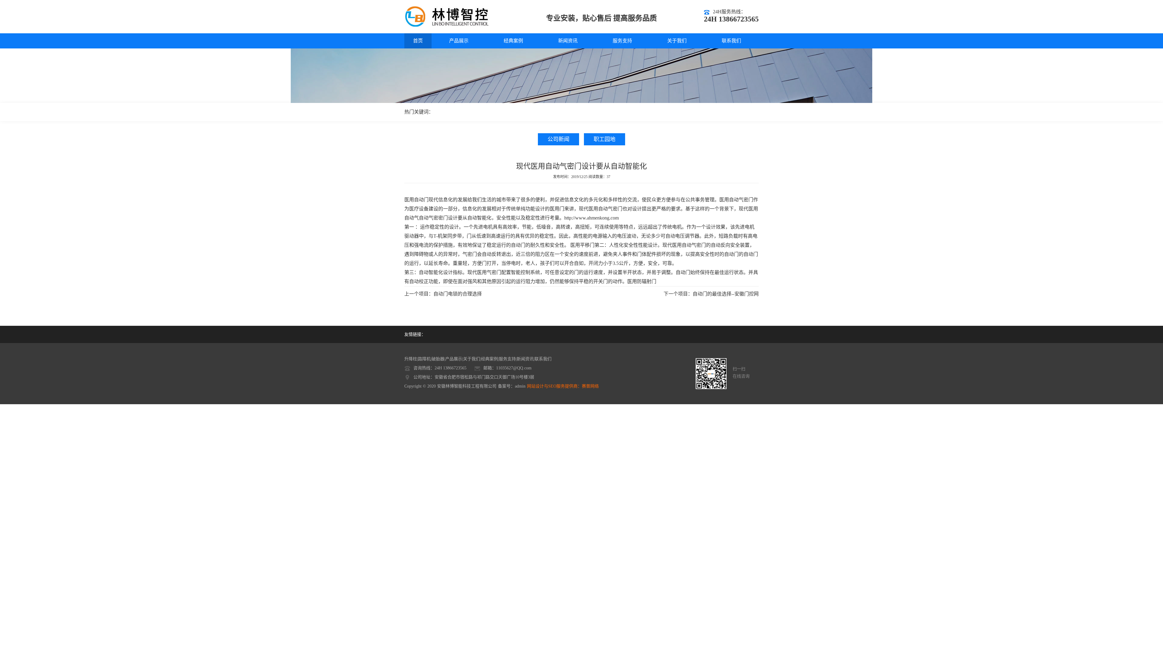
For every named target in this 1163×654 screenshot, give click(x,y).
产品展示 (459, 40)
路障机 (424, 359)
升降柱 (410, 359)
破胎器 (438, 359)
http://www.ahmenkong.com (591, 217)
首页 (418, 40)
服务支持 (622, 40)
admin (520, 386)
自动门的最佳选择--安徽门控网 (726, 293)
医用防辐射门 (641, 281)
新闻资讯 (568, 40)
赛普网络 (590, 386)
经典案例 (513, 40)
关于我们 (677, 40)
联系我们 (731, 40)
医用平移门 (582, 245)
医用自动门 (416, 199)
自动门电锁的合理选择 (457, 293)
